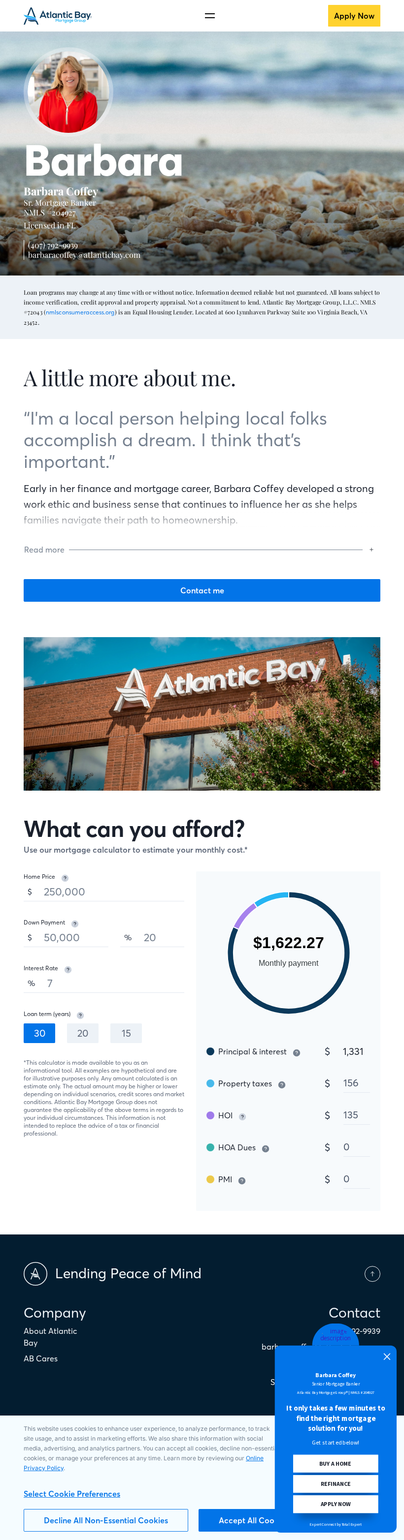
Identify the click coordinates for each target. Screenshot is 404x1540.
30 (39, 1033)
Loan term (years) (47, 1013)
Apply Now (354, 16)
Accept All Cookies (254, 1520)
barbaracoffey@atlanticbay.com (84, 254)
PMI (225, 1179)
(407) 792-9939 (53, 245)
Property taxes (245, 1083)
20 (82, 1033)
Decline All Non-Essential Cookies (106, 1520)
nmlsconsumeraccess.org (80, 312)
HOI (225, 1115)
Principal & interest (252, 1051)
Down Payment (44, 922)
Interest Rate (41, 968)
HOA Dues (237, 1147)
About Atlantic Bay (50, 1337)
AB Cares (41, 1358)
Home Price (39, 876)
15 (126, 1033)
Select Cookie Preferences (72, 1494)
